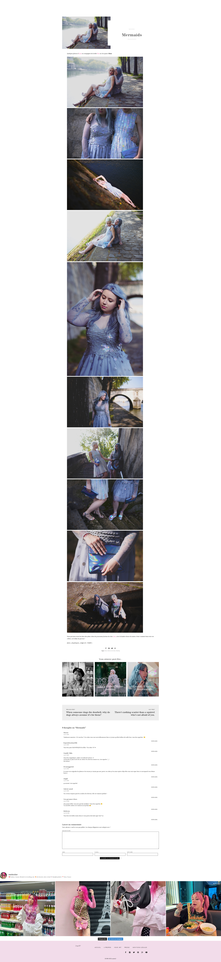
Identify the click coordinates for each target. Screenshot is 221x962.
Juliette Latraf (68, 789)
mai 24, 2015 (66, 813)
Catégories (17, 1)
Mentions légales (140, 947)
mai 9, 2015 (66, 780)
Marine (66, 733)
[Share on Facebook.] (105, 648)
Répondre (154, 741)
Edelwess (67, 811)
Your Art (117, 947)
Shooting (118, 650)
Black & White (78, 689)
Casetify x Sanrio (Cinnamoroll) (143, 688)
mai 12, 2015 (66, 801)
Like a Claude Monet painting (110, 688)
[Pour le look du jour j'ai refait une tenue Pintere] (138, 908)
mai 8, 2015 (66, 734)
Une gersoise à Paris (70, 799)
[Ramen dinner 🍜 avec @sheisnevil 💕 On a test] (193, 908)
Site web (129, 852)
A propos (107, 947)
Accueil (6, 1)
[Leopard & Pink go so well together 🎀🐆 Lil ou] (82, 908)
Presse (210, 1)
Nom (63, 852)
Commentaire (66, 830)
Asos (114, 636)
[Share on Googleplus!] (115, 648)
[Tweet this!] (112, 648)
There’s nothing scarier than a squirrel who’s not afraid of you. (135, 713)
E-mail (97, 852)
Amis (106, 650)
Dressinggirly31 (69, 767)
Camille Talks (68, 753)
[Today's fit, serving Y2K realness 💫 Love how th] (27, 908)
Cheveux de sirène (111, 650)
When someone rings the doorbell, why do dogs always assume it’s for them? (88, 713)
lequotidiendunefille (70, 743)
